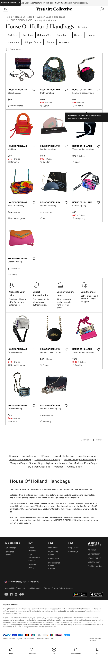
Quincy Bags (74, 466)
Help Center (73, 547)
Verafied (59, 466)
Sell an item (53, 558)
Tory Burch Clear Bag (38, 466)
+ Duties (48, 102)
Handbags (59, 16)
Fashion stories (95, 566)
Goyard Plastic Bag (63, 456)
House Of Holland (24, 16)
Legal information (34, 588)
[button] (102, 9)
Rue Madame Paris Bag (82, 463)
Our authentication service (35, 557)
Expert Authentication (41, 293)
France (5, 639)
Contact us (73, 551)
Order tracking (32, 549)
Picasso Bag (36, 463)
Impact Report (94, 557)
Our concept (10, 547)
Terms (47, 588)
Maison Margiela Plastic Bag (80, 459)
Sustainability (94, 553)
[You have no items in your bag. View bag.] (102, 9)
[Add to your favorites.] (34, 90)
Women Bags (44, 16)
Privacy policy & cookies (62, 588)
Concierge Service (9, 553)
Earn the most (88, 291)
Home (9, 16)
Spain (47, 639)
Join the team (94, 562)
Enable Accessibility (10, 2)
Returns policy (32, 566)
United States (29, 639)
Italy (52, 639)
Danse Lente (29, 456)
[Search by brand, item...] (6, 9)
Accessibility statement (14, 588)
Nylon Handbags (55, 463)
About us (92, 549)
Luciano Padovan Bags (47, 459)
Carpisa (13, 456)
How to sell (53, 547)
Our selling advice (53, 553)
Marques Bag (17, 463)
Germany (39, 639)
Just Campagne (87, 456)
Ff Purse (44, 456)
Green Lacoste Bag (20, 459)
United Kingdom (16, 639)
